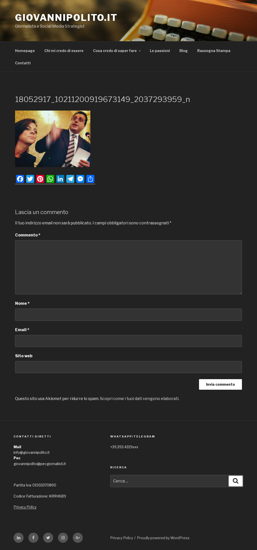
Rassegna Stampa (213, 50)
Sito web (23, 356)
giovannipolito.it (66, 17)
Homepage (25, 50)
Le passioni (160, 50)
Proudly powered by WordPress (163, 538)
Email (22, 329)
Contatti (23, 63)
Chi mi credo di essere (64, 50)
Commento (27, 235)
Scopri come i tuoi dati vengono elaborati (139, 398)
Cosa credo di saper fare (115, 50)
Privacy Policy (25, 507)
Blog (183, 50)
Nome (22, 303)
